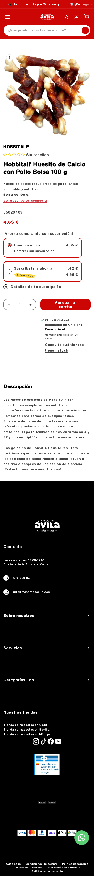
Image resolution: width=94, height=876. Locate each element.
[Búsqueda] (85, 30)
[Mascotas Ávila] (47, 17)
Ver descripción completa (25, 200)
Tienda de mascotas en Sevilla (26, 729)
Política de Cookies (75, 863)
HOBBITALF (16, 147)
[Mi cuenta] (76, 17)
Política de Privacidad (27, 867)
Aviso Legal (13, 863)
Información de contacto (64, 867)
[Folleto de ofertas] (66, 17)
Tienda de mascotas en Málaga (26, 734)
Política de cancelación (47, 871)
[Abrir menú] (7, 17)
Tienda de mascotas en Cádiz (25, 725)
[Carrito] (86, 17)
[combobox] (47, 30)
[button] (14, 155)
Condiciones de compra (41, 863)
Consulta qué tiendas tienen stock (64, 347)
